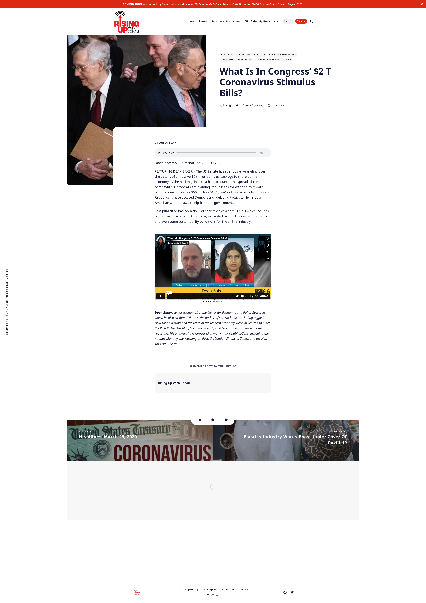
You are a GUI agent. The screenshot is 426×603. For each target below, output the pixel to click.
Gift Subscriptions (257, 21)
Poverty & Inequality (282, 54)
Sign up (301, 21)
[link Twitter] (292, 592)
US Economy (244, 59)
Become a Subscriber (225, 21)
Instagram (210, 589)
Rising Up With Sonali (237, 105)
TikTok (243, 589)
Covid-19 (259, 54)
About (203, 21)
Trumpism (227, 59)
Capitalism (243, 54)
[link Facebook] (285, 592)
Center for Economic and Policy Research (236, 312)
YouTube (213, 595)
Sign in (288, 21)
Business (226, 54)
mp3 (175, 163)
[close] (422, 4)
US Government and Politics (273, 59)
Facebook (228, 589)
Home (191, 21)
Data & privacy (188, 589)
